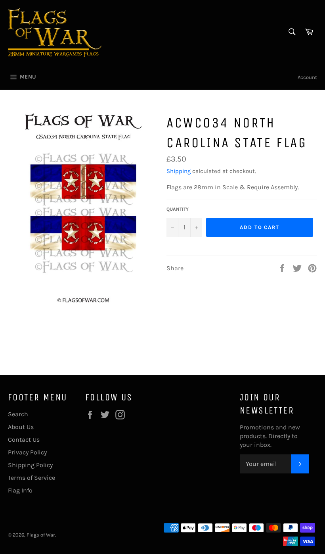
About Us (21, 427)
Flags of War (41, 535)
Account (307, 77)
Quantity (177, 209)
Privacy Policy (27, 452)
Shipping (178, 171)
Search (18, 414)
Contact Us (24, 439)
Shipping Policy (30, 465)
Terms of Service (31, 477)
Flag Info (20, 490)
